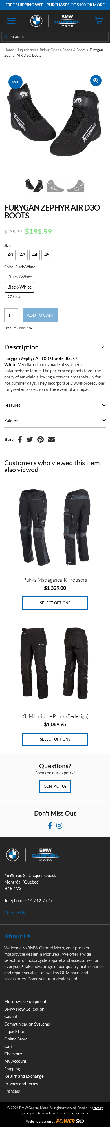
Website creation (38, 1121)
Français (12, 1091)
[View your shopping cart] (98, 21)
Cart (8, 1046)
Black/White (20, 276)
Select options (55, 603)
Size (7, 245)
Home (9, 50)
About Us (17, 936)
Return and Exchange (24, 1076)
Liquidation (27, 50)
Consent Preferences (72, 1113)
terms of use (47, 1113)
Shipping (12, 1068)
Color (8, 267)
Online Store (16, 1039)
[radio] (10, 255)
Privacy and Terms (21, 1083)
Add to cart (40, 315)
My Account (15, 1061)
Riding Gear (49, 50)
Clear (17, 296)
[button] (11, 21)
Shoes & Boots (74, 50)
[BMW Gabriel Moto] (55, 20)
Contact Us (55, 786)
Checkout (13, 1053)
